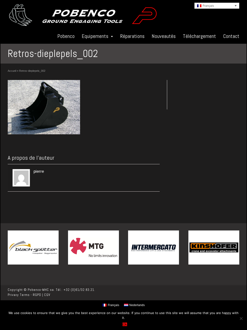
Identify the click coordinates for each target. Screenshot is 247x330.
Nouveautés (164, 36)
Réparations (132, 36)
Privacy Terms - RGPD (24, 295)
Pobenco (66, 36)
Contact (231, 36)
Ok (125, 324)
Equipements (95, 36)
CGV (47, 295)
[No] (241, 318)
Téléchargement (199, 36)
